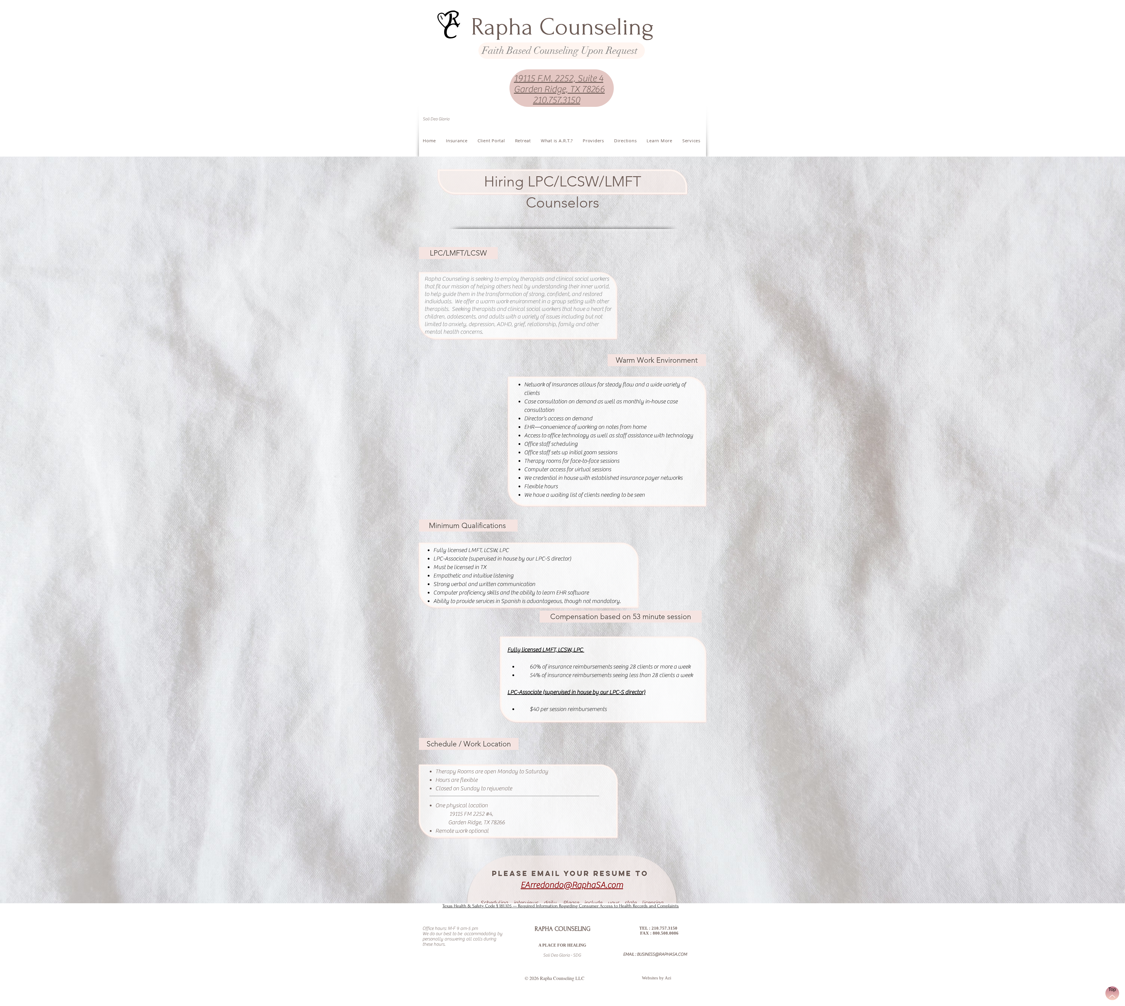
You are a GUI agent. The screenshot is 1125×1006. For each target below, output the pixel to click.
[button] (659, 140)
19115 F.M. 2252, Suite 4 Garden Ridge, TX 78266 (559, 84)
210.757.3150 (556, 100)
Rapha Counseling (562, 27)
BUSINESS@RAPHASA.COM (662, 954)
